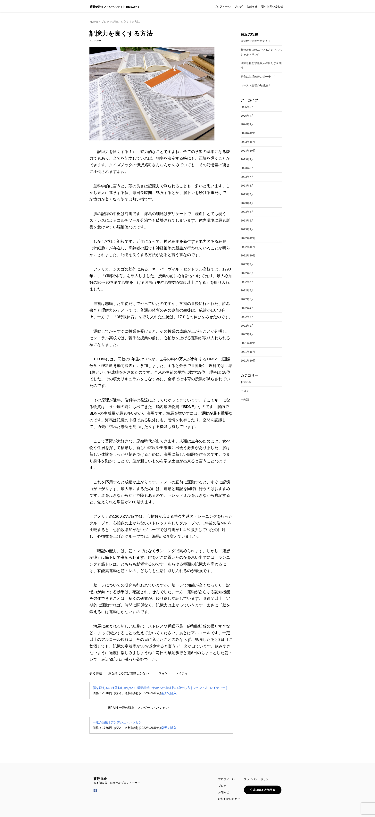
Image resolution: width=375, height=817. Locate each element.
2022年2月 (247, 325)
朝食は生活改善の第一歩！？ (258, 76)
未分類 (245, 399)
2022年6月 (247, 290)
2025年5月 (247, 106)
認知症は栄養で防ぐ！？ (256, 41)
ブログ (238, 6)
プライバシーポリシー (257, 779)
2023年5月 (247, 194)
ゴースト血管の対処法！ (256, 85)
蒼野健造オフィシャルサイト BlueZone (114, 6)
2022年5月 (247, 299)
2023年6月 (247, 185)
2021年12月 (248, 343)
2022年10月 (248, 255)
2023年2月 (247, 220)
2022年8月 (247, 273)
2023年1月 (247, 229)
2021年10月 (248, 360)
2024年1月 (247, 124)
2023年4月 (247, 203)
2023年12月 (248, 133)
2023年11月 (248, 141)
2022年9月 (247, 264)
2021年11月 (248, 351)
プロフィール (222, 6)
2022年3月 (247, 316)
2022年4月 (247, 308)
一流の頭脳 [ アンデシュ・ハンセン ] (118, 722)
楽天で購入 (169, 693)
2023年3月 (247, 211)
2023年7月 (247, 176)
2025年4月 (247, 115)
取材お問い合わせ (272, 6)
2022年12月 (248, 238)
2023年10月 (248, 150)
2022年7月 (247, 281)
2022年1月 (247, 334)
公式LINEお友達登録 (262, 789)
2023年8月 (247, 168)
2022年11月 (248, 246)
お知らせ (251, 6)
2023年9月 (247, 159)
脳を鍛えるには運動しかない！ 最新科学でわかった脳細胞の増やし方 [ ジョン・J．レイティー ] (160, 687)
